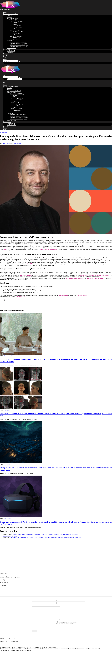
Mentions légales (4, 636)
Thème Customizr (23, 641)
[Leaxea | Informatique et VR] (10, 8)
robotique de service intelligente (95, 278)
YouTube (2, 592)
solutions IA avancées (26, 275)
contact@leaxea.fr (82, 295)
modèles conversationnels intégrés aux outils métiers (94, 275)
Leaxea (5, 249)
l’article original (20, 296)
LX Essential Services (31, 264)
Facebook (2, 590)
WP (8, 641)
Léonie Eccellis (6, 143)
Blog (1, 594)
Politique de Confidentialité (7, 634)
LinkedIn (2, 588)
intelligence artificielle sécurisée (48, 249)
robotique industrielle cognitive (74, 278)
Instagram (2, 591)
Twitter (2, 587)
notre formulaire (63, 295)
